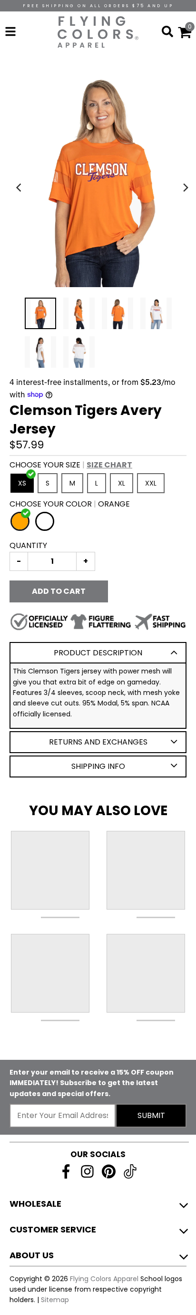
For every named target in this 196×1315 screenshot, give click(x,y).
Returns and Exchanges (98, 741)
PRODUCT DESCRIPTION (98, 652)
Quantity (28, 545)
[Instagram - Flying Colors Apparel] (87, 1171)
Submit (151, 1115)
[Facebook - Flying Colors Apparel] (66, 1171)
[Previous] (20, 187)
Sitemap (55, 1300)
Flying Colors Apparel (104, 1279)
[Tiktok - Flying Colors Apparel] (130, 1171)
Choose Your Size (71, 464)
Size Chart (109, 464)
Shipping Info (98, 766)
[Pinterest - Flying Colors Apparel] (109, 1171)
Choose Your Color (70, 503)
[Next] (185, 187)
